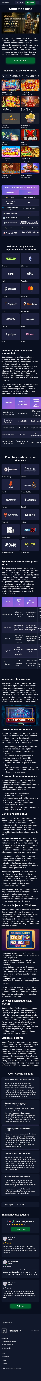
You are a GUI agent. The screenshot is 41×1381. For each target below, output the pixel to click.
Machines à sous (33, 75)
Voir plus (20, 1306)
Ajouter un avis (20, 1229)
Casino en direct (15, 75)
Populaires (5, 76)
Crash (24, 76)
